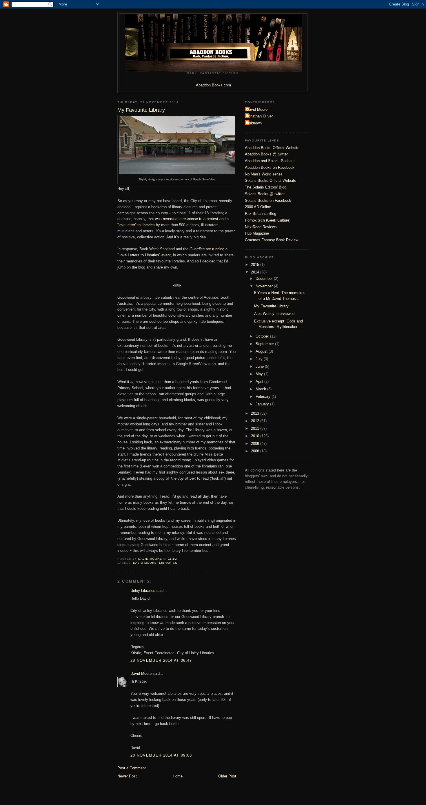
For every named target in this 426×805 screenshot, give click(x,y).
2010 (255, 436)
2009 (255, 443)
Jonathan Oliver (259, 116)
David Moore (145, 562)
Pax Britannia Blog (260, 213)
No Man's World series (264, 174)
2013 (255, 413)
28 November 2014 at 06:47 (161, 660)
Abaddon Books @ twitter (266, 154)
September (265, 344)
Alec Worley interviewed (274, 313)
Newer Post (127, 776)
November (265, 286)
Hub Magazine (257, 233)
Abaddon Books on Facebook (269, 167)
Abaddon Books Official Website (272, 148)
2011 (255, 428)
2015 (255, 264)
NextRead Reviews (261, 227)
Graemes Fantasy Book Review (271, 240)
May (260, 374)
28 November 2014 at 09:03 (161, 755)
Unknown (254, 123)
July (260, 359)
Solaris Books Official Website (270, 180)
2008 (255, 451)
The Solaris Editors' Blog (265, 187)
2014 (255, 272)
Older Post (227, 776)
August (262, 351)
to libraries (145, 225)
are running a (216, 249)
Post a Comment (131, 768)
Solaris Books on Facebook (268, 200)
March (261, 389)
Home (178, 776)
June (260, 366)
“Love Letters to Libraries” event (144, 255)
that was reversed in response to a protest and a (188, 219)
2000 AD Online (258, 207)
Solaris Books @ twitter (265, 194)
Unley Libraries (142, 590)
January (263, 404)
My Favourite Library (271, 306)
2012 (255, 421)
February (264, 396)
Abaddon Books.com (213, 85)
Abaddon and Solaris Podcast (270, 161)
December (265, 278)
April (260, 381)
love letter (126, 225)
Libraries (168, 562)
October (263, 336)
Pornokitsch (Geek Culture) (267, 220)
